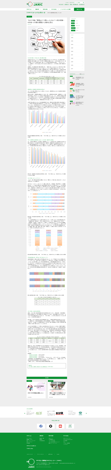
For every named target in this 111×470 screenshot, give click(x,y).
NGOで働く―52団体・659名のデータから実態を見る (38, 366)
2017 (72, 68)
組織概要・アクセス (29, 439)
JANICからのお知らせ (31, 445)
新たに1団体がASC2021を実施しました (80, 90)
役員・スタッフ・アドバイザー (31, 440)
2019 (72, 61)
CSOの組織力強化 (42, 440)
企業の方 (67, 4)
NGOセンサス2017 (33, 356)
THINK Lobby (30, 448)
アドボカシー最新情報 (66, 443)
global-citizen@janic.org (44, 464)
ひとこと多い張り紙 (52, 440)
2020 (72, 58)
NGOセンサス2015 (33, 357)
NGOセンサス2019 (33, 354)
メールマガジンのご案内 (65, 9)
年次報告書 (28, 443)
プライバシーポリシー (40, 454)
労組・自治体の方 (74, 4)
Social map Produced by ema (67, 439)
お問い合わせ (72, 2)
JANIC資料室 (65, 440)
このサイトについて (30, 454)
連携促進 (41, 439)
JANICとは (29, 9)
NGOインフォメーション (67, 438)
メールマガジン (65, 444)
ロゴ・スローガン (29, 438)
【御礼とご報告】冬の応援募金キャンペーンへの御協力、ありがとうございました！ (57, 393)
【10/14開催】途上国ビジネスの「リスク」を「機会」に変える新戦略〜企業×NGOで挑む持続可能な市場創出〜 (80, 96)
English (67, 2)
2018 (72, 65)
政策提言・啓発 (42, 438)
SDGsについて (51, 438)
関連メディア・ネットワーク (53, 443)
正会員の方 (81, 4)
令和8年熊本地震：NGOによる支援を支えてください (80, 78)
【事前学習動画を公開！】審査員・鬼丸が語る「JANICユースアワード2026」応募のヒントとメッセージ (80, 103)
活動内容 (37, 9)
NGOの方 (61, 4)
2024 (72, 44)
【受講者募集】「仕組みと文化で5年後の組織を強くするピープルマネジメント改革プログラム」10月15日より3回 (80, 84)
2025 (72, 41)
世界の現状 (45, 9)
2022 (72, 51)
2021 (72, 54)
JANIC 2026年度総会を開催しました (35, 393)
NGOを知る (53, 9)
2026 (72, 37)
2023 (72, 47)
